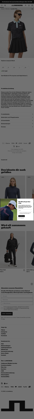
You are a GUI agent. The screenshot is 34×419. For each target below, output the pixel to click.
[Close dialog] (32, 199)
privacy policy (22, 218)
